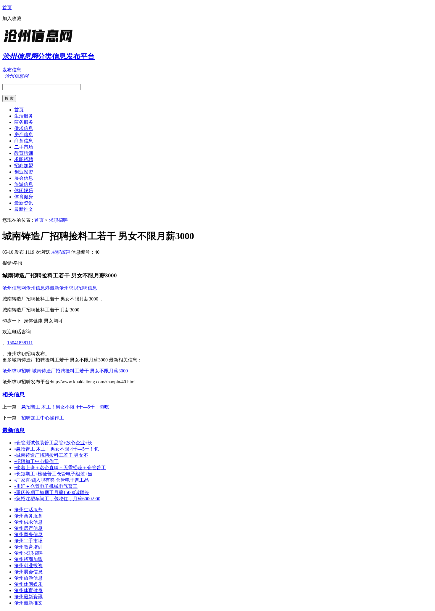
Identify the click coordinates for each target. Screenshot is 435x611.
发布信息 (11, 69)
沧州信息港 (38, 287)
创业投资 (23, 171)
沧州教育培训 (28, 546)
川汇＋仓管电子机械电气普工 (46, 486)
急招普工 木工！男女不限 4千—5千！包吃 (65, 406)
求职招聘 (23, 159)
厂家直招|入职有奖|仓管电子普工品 (51, 480)
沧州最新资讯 (28, 596)
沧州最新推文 (28, 602)
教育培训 (23, 153)
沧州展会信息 (28, 571)
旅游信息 (23, 184)
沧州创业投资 (28, 565)
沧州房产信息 (28, 528)
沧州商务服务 (28, 515)
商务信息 (23, 140)
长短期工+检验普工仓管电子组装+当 (53, 473)
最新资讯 (23, 202)
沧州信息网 (14, 287)
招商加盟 (23, 165)
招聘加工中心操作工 (42, 417)
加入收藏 (11, 18)
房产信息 (23, 134)
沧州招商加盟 (28, 559)
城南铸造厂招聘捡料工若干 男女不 (51, 455)
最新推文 (23, 209)
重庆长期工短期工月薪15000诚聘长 (51, 492)
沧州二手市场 (28, 540)
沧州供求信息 (28, 522)
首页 (7, 7)
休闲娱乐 (23, 190)
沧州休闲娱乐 (28, 584)
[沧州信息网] (39, 42)
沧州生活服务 (28, 509)
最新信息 (13, 430)
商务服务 (23, 122)
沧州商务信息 (28, 534)
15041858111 (20, 342)
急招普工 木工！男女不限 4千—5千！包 (56, 448)
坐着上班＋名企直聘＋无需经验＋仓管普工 (60, 467)
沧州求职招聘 (16, 370)
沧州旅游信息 (28, 578)
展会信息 (23, 178)
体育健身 (23, 196)
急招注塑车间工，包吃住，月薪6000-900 (57, 498)
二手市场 (23, 146)
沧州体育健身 (28, 590)
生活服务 (23, 115)
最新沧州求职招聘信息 (73, 287)
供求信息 (23, 128)
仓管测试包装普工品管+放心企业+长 (53, 442)
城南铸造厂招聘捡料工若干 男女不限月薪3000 (80, 370)
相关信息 (13, 394)
